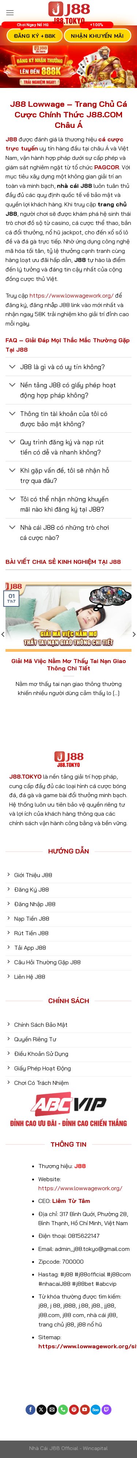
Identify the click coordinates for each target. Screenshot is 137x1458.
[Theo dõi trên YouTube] (85, 1410)
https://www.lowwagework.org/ (72, 295)
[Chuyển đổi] (12, 367)
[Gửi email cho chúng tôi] (52, 1410)
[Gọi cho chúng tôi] (63, 1410)
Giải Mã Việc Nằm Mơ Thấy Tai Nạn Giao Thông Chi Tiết (68, 664)
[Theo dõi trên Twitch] (106, 1410)
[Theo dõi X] (41, 1410)
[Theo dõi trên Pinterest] (74, 1410)
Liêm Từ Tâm (71, 1200)
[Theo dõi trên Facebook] (30, 1410)
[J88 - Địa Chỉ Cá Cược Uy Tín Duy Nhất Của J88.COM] (68, 12)
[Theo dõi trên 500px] (95, 1410)
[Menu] (9, 12)
